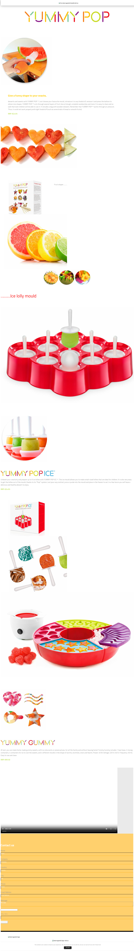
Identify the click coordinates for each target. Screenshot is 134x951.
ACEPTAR (68, 947)
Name (3, 850)
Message (4, 900)
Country (4, 867)
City (2, 875)
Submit (4, 922)
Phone (3, 884)
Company (4, 859)
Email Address (6, 892)
